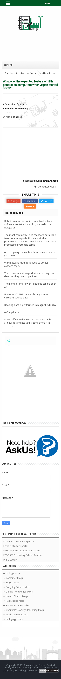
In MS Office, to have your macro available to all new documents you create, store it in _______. (29, 323)
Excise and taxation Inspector (18, 541)
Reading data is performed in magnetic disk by (30, 304)
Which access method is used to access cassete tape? (26, 264)
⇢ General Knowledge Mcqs (18, 591)
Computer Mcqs (46, 186)
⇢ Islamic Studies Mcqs (15, 596)
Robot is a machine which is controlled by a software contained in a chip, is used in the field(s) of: (28, 224)
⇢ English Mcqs (11, 582)
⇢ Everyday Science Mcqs (16, 587)
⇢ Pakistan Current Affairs (17, 605)
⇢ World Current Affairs (15, 614)
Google (14, 201)
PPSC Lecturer (10, 559)
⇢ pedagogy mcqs (13, 619)
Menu (10, 65)
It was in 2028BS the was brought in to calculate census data (26, 296)
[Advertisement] (30, 44)
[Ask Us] (30, 446)
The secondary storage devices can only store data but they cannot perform (30, 274)
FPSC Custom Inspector (15, 545)
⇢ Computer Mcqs (13, 577)
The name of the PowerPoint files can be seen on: (30, 285)
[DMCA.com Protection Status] (49, 670)
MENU (48, 3)
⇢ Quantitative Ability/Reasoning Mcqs (23, 609)
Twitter (47, 201)
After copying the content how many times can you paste (30, 253)
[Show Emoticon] (8, 340)
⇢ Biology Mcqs (11, 573)
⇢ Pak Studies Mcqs (13, 600)
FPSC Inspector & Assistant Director (22, 550)
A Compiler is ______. (15, 312)
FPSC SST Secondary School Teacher (22, 555)
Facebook (30, 201)
